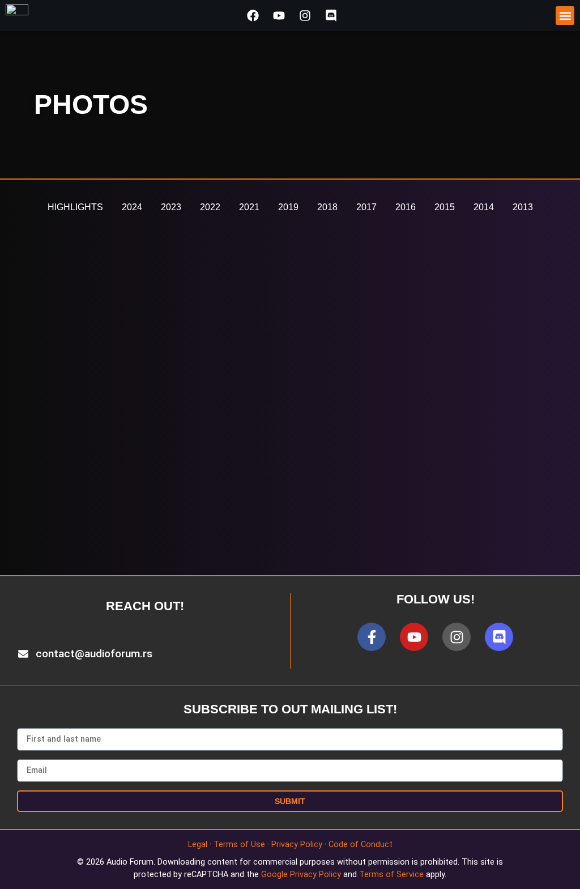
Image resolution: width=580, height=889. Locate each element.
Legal (197, 844)
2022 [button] (210, 207)
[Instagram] (305, 15)
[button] (565, 15)
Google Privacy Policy (301, 874)
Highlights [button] (75, 207)
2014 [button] (484, 207)
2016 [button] (405, 207)
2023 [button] (171, 207)
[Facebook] (253, 15)
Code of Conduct (361, 844)
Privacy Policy (296, 844)
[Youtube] (279, 15)
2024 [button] (132, 207)
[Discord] (331, 15)
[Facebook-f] (371, 637)
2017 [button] (366, 207)
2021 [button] (249, 207)
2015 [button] (444, 207)
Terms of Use (239, 844)
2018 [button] (327, 207)
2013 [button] (523, 207)
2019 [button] (288, 207)
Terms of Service (391, 874)
